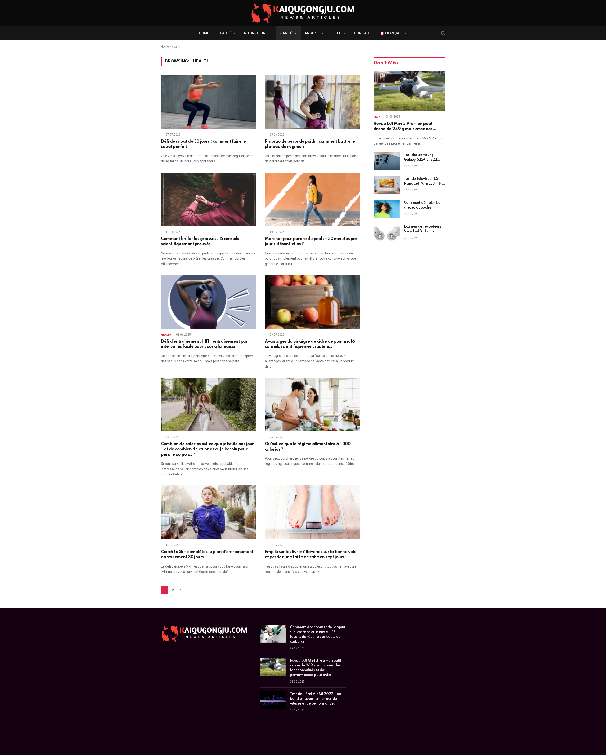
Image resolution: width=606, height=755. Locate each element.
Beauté (224, 33)
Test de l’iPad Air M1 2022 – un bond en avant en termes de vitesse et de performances (315, 699)
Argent (312, 33)
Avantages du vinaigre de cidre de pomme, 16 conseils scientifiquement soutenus (310, 344)
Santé (286, 33)
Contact (363, 33)
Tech (337, 33)
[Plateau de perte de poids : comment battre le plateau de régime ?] (312, 102)
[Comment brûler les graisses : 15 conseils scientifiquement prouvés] (208, 199)
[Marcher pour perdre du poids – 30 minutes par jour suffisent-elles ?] (312, 199)
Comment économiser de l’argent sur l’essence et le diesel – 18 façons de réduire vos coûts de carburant (317, 635)
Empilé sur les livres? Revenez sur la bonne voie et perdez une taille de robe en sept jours (310, 554)
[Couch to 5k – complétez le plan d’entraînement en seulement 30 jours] (208, 512)
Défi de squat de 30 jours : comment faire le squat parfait (203, 144)
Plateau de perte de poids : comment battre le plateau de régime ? (310, 144)
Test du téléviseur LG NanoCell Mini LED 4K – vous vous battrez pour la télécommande (424, 181)
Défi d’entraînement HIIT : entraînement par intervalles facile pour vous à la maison (204, 344)
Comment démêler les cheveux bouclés (422, 205)
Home (204, 33)
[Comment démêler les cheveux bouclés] (387, 209)
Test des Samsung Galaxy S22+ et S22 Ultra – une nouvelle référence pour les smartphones (420, 157)
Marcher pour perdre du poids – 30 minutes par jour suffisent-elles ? (311, 241)
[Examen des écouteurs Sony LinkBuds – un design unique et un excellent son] (387, 233)
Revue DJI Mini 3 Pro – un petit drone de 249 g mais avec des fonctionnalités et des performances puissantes (409, 127)
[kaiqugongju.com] (303, 13)
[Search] (442, 33)
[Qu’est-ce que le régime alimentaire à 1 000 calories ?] (312, 404)
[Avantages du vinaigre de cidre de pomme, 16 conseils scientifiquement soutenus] (312, 302)
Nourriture (256, 33)
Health (166, 334)
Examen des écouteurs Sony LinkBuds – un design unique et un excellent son (422, 229)
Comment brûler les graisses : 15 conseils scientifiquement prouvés (200, 241)
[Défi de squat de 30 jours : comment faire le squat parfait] (208, 102)
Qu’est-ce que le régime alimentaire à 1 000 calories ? (307, 446)
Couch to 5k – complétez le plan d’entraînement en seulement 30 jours (207, 554)
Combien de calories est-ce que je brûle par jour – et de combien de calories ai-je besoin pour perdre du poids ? (207, 449)
